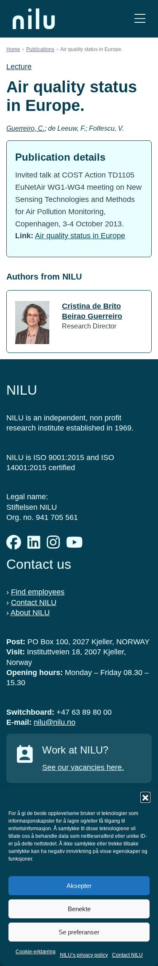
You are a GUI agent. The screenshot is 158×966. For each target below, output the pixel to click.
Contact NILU (127, 955)
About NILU (30, 612)
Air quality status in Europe (80, 235)
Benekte (79, 908)
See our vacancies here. (83, 767)
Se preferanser (79, 932)
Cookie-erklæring (36, 952)
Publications (40, 49)
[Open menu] (139, 18)
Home (13, 49)
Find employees (37, 592)
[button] (145, 797)
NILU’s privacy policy (84, 955)
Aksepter (79, 885)
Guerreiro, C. (25, 128)
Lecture (19, 66)
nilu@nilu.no (54, 722)
